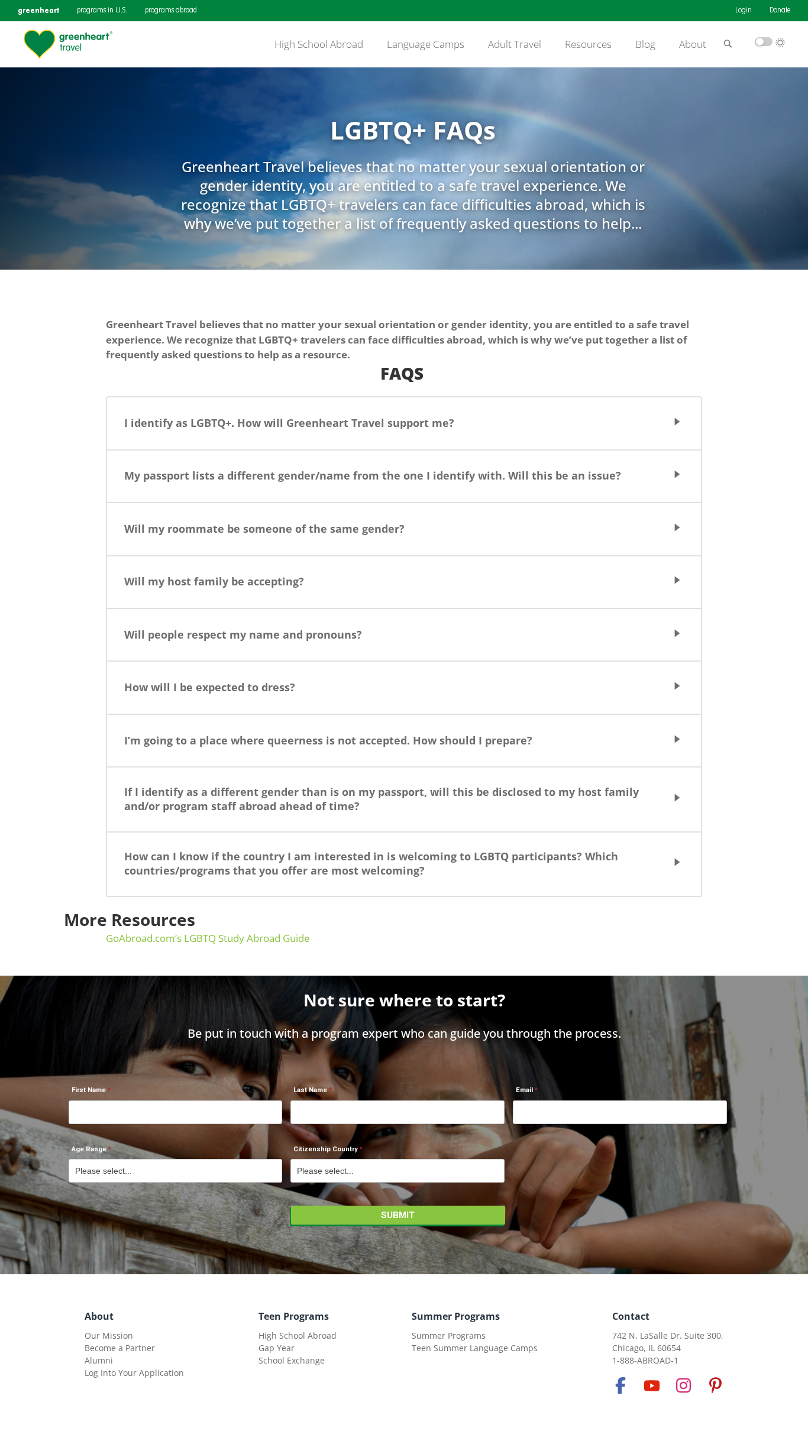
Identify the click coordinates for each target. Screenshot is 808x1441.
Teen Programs (293, 1316)
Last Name (310, 1090)
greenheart (38, 10)
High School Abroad (318, 44)
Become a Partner (120, 1347)
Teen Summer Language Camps (475, 1347)
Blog (645, 44)
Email (524, 1090)
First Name (89, 1090)
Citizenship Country (325, 1149)
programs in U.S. (102, 10)
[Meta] (620, 1385)
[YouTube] (652, 1385)
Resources (588, 44)
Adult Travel (514, 44)
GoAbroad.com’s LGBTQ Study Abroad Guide (208, 938)
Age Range (89, 1149)
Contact (630, 1316)
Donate (780, 10)
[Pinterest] (715, 1385)
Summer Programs (456, 1316)
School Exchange (291, 1360)
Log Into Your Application (134, 1372)
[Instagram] (684, 1385)
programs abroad (171, 10)
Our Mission (109, 1335)
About (692, 44)
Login (743, 10)
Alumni (99, 1360)
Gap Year (276, 1347)
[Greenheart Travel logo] (68, 44)
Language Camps (425, 44)
